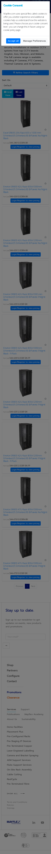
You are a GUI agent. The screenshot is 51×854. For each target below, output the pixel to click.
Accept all (13, 41)
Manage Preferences (34, 41)
